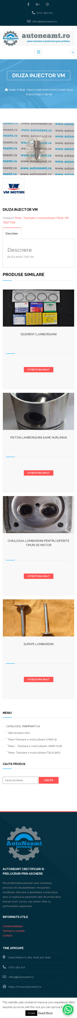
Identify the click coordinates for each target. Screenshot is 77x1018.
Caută (48, 780)
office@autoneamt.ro (44, 21)
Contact (8, 935)
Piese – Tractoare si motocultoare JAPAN (35, 746)
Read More (45, 1013)
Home (12, 89)
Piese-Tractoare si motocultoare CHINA (32, 739)
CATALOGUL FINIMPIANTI (23, 726)
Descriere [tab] (11, 233)
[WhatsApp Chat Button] (68, 1009)
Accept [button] (31, 1013)
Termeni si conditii (14, 931)
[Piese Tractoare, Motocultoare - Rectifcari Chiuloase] (38, 38)
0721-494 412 (45, 13)
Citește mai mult (38, 369)
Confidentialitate (13, 926)
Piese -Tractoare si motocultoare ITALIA (46, 89)
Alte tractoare (19, 732)
